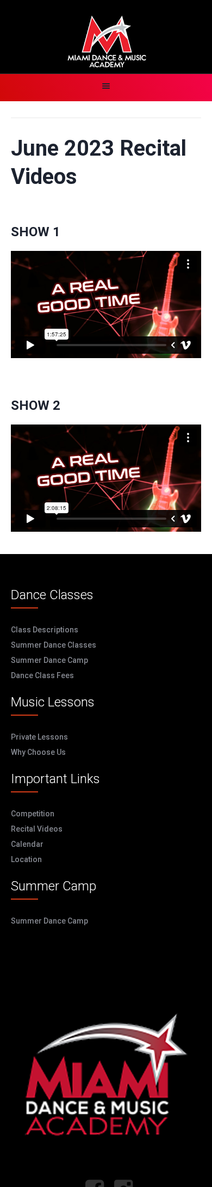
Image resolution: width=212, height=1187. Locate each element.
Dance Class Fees (42, 675)
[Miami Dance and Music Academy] (106, 42)
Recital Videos (37, 829)
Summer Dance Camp (49, 660)
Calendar (27, 844)
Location (26, 859)
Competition (32, 813)
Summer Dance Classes (53, 645)
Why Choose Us (38, 752)
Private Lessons (39, 737)
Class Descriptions (44, 629)
